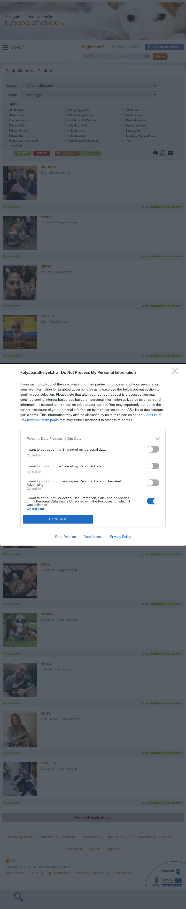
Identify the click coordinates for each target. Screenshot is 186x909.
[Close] (176, 372)
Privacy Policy (120, 537)
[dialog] (93, 454)
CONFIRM (58, 519)
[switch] (153, 449)
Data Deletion (65, 537)
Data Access (93, 537)
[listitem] (93, 438)
